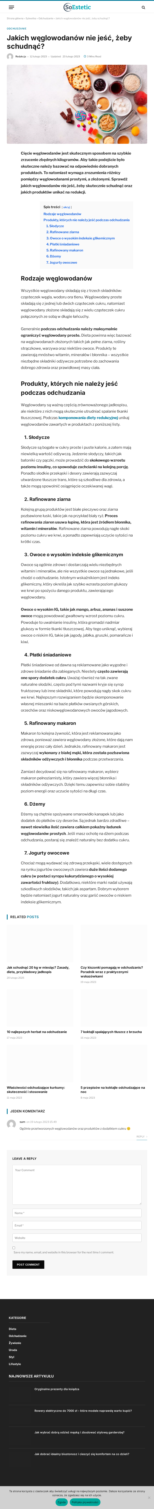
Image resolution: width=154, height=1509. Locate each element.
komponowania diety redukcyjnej (88, 417)
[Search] (143, 7)
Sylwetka (31, 18)
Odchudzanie (45, 18)
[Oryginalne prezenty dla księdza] (20, 1394)
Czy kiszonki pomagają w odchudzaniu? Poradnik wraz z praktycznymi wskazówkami (112, 971)
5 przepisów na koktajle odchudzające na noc (113, 1090)
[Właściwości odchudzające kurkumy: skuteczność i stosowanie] (40, 1063)
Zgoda (62, 1502)
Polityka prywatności (85, 1502)
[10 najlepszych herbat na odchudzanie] (40, 1008)
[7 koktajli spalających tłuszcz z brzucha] (114, 1008)
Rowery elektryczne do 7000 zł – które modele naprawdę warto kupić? (83, 1410)
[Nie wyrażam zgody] (149, 1498)
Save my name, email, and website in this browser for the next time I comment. (64, 1252)
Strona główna (15, 18)
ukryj (66, 207)
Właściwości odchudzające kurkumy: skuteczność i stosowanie (36, 1090)
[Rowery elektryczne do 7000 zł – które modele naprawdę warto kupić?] (20, 1416)
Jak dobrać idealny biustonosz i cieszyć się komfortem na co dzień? (81, 1454)
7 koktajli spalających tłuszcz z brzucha (111, 1032)
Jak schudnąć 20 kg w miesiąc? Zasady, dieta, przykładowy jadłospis (38, 969)
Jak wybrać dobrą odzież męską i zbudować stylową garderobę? (79, 1432)
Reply (141, 1136)
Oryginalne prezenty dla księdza (56, 1389)
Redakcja (20, 56)
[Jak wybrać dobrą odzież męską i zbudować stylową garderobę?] (20, 1437)
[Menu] (11, 7)
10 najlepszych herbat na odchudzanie (37, 1032)
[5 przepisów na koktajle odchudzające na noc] (114, 1063)
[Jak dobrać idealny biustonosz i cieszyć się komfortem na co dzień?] (20, 1459)
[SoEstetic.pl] (77, 7)
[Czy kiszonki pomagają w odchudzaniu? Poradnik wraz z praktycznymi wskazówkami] (114, 943)
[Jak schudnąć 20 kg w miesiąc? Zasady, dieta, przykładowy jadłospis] (40, 943)
